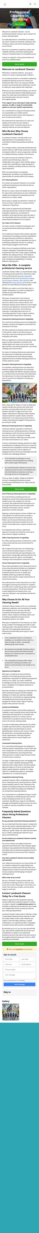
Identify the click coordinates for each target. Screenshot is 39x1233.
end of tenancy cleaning (10, 280)
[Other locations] (30, 4)
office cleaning (24, 280)
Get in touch (19, 24)
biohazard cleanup (27, 278)
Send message (19, 984)
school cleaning (16, 283)
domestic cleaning (24, 276)
